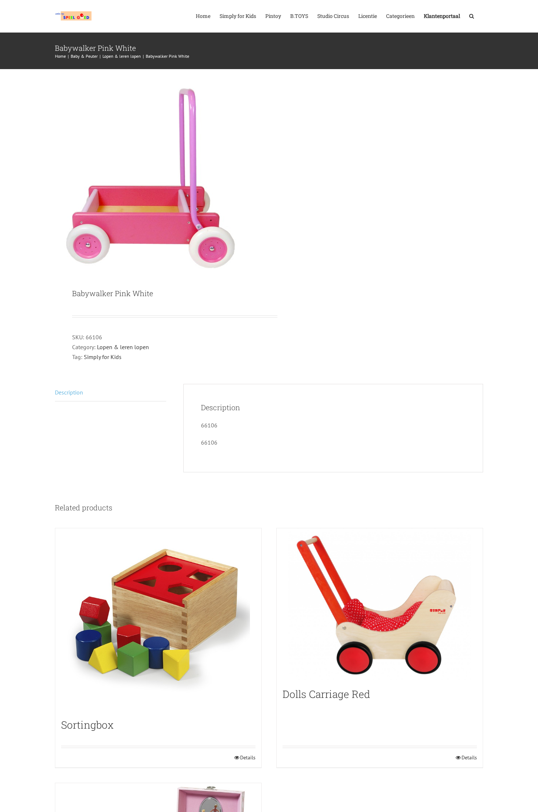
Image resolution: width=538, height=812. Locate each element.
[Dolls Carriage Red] (380, 604)
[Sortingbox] (158, 619)
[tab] (110, 392)
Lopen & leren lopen (123, 347)
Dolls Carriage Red (326, 694)
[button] (471, 15)
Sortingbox (87, 725)
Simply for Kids (103, 356)
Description (69, 392)
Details (247, 757)
